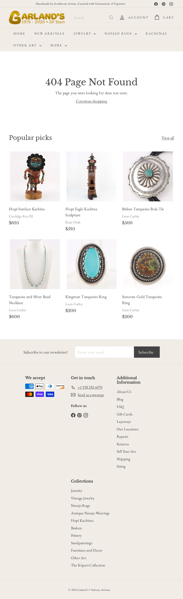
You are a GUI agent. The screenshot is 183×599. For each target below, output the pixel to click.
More (57, 45)
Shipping (123, 458)
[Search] (111, 17)
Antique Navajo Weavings (90, 513)
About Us (124, 391)
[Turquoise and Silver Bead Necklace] (35, 281)
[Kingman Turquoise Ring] (91, 278)
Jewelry (83, 33)
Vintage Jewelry (83, 498)
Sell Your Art (126, 451)
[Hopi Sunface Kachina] (35, 190)
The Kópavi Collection (88, 565)
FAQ (120, 406)
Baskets (76, 527)
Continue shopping (91, 101)
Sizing (121, 466)
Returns (123, 444)
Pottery (76, 535)
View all (168, 137)
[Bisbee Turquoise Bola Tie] (148, 190)
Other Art (25, 45)
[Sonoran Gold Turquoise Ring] (148, 281)
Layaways (124, 421)
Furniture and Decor (86, 550)
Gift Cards (125, 414)
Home (19, 33)
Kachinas (156, 33)
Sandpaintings (81, 542)
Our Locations (128, 429)
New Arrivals (49, 33)
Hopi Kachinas (82, 520)
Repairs (122, 436)
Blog (120, 399)
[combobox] (93, 17)
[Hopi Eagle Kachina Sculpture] (91, 193)
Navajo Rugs (119, 33)
